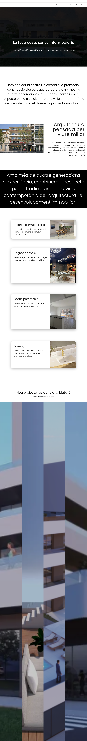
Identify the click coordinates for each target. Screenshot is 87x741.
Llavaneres (59, 5)
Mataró (69, 5)
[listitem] (43, 229)
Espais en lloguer (80, 5)
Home (49, 5)
